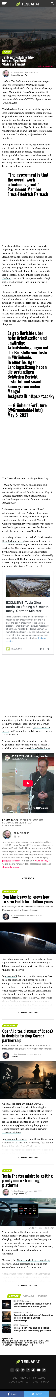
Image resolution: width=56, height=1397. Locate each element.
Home (14, 1378)
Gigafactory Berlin (13, 823)
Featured (39, 820)
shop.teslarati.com (10, 867)
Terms (35, 1382)
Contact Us (39, 1378)
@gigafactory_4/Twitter (46, 66)
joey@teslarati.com (11, 860)
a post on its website (16, 1139)
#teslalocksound (35, 1342)
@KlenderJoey (41, 860)
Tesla (29, 823)
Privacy (45, 1382)
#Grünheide (21, 357)
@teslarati (7, 1338)
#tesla (14, 1342)
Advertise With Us (18, 1382)
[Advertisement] (28, 222)
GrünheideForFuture (39, 748)
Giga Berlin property (13, 541)
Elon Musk (26, 820)
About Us (25, 1378)
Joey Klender (18, 75)
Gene (15, 917)
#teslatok (22, 1342)
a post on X (11, 976)
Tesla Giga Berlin (12, 825)
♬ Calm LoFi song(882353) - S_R (17, 1345)
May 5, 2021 (17, 415)
